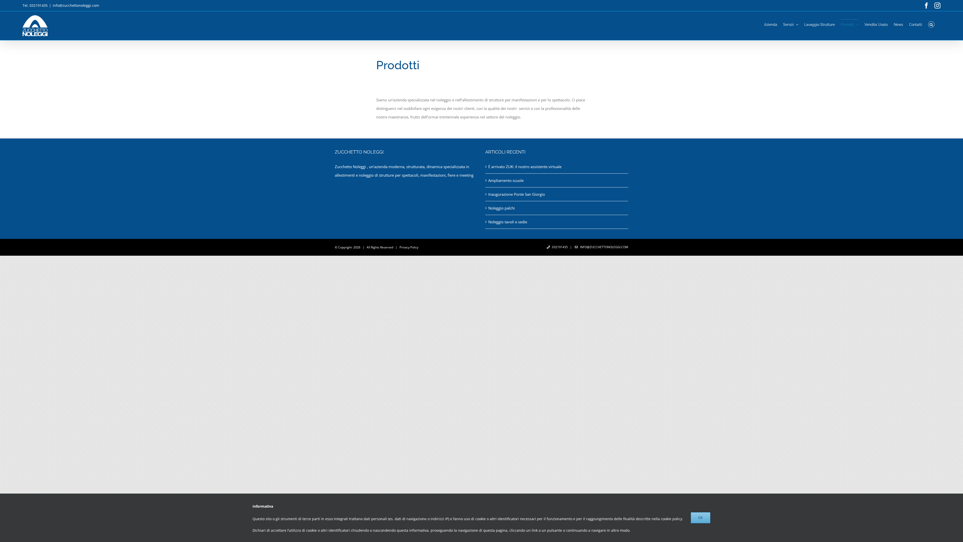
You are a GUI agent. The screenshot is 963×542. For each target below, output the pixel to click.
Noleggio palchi (501, 208)
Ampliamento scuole (506, 180)
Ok (700, 517)
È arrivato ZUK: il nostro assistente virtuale (524, 166)
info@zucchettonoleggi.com (76, 5)
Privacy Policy (408, 247)
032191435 (560, 247)
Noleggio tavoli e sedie (507, 221)
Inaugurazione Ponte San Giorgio (516, 194)
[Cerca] (931, 24)
